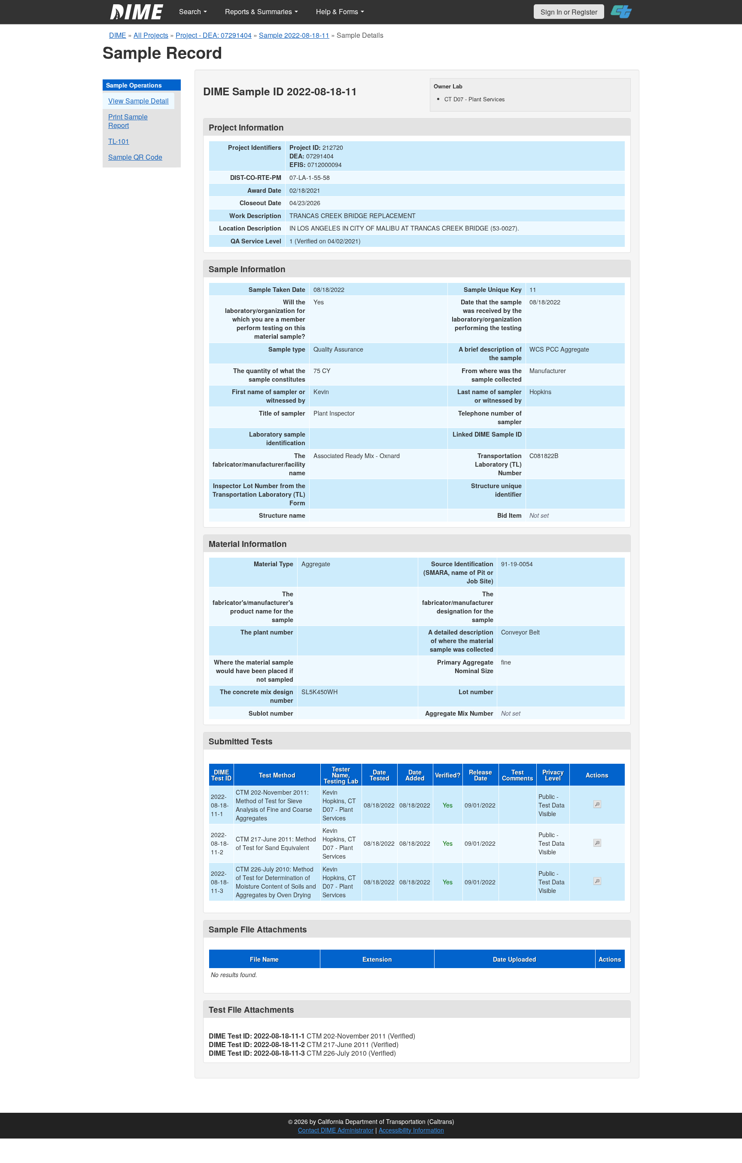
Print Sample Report (128, 121)
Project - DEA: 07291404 (214, 35)
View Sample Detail (138, 101)
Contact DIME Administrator (336, 1130)
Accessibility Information (411, 1130)
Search (191, 11)
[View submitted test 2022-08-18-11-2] (597, 843)
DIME (117, 35)
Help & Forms (338, 11)
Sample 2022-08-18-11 (294, 35)
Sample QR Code (135, 157)
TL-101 (118, 141)
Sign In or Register (569, 12)
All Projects (151, 35)
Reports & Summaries (259, 11)
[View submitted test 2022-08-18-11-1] (597, 805)
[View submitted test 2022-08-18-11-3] (597, 882)
